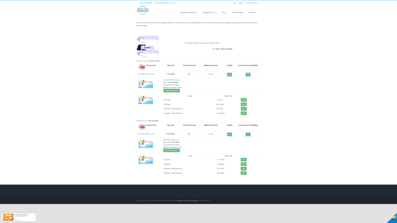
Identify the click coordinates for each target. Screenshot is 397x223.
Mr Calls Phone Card (146, 74)
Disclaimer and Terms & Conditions (187, 201)
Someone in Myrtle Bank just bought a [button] (21, 215)
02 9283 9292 (148, 3)
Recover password (251, 3)
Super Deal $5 (22, 216)
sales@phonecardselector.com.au (165, 3)
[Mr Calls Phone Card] (146, 80)
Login (234, 3)
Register (241, 3)
